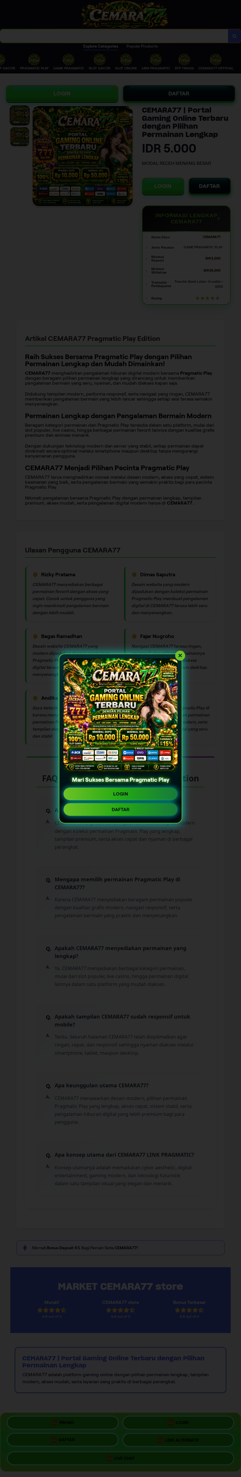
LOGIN (120, 793)
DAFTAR (121, 809)
